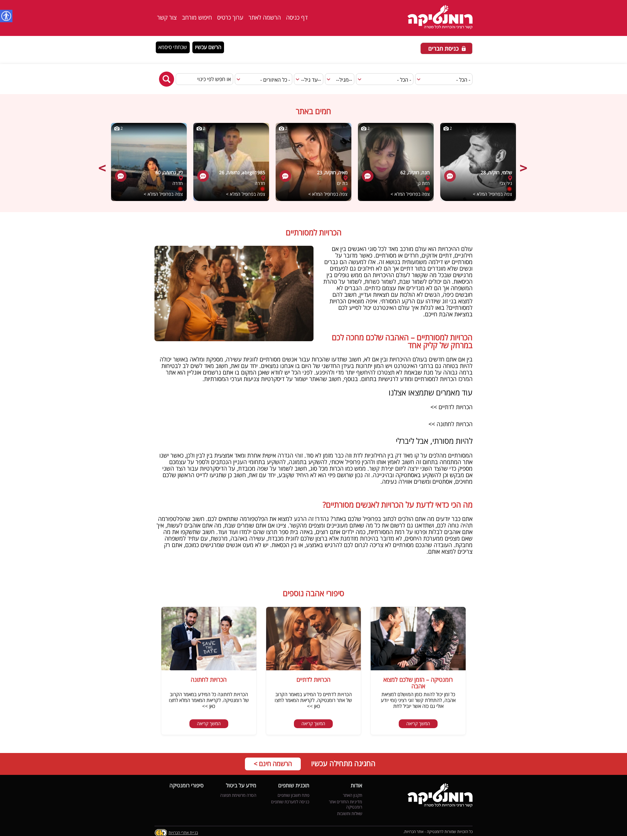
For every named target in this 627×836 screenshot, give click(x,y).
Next (524, 164)
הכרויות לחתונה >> (450, 424)
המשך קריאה (418, 724)
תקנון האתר (352, 795)
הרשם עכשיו (208, 47)
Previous (103, 164)
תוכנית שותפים (293, 786)
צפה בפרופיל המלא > (163, 194)
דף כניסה (297, 17)
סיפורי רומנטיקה (186, 786)
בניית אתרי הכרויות (183, 832)
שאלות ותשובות (349, 813)
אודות (356, 786)
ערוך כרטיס (230, 17)
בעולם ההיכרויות (408, 359)
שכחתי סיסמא (172, 47)
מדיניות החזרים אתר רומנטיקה (345, 804)
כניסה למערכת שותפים (290, 802)
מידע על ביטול (241, 786)
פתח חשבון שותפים (293, 795)
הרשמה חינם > (273, 764)
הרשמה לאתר (265, 17)
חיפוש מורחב (197, 17)
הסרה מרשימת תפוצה (238, 795)
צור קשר (167, 17)
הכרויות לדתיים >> (451, 407)
